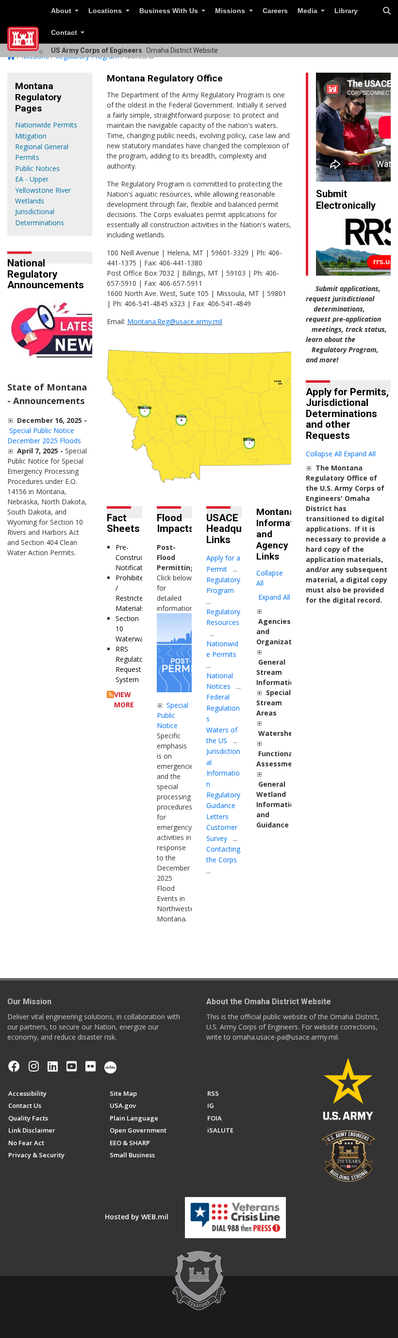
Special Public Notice (172, 715)
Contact (65, 32)
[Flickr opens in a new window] (90, 1066)
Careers (275, 11)
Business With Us (169, 11)
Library (346, 11)
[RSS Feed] (110, 694)
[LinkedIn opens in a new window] (53, 1066)
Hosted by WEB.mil (136, 1216)
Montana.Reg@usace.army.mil (174, 321)
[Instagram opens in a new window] (34, 1066)
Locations (106, 11)
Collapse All (269, 578)
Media (308, 11)
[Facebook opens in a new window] (14, 1066)
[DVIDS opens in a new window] (110, 1066)
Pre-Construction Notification (136, 557)
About (62, 11)
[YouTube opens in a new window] (71, 1066)
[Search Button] (387, 11)
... (235, 569)
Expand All (274, 597)
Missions (231, 11)
